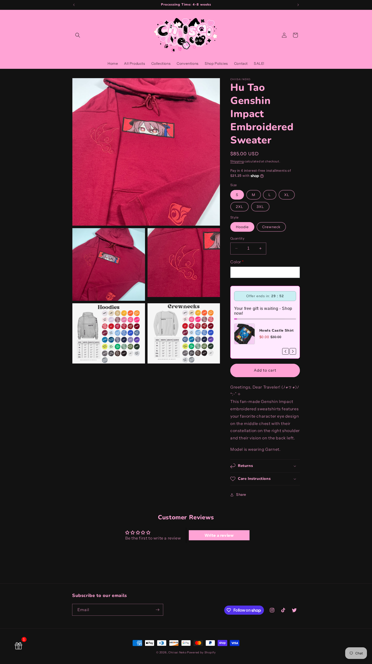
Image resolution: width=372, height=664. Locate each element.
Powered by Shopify (201, 652)
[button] (77, 35)
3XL (260, 206)
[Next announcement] (298, 5)
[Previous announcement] (73, 5)
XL (286, 194)
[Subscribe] (157, 610)
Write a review (219, 535)
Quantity (237, 238)
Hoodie (242, 227)
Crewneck (271, 227)
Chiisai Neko (177, 652)
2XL (239, 206)
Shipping (237, 161)
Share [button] (241, 494)
